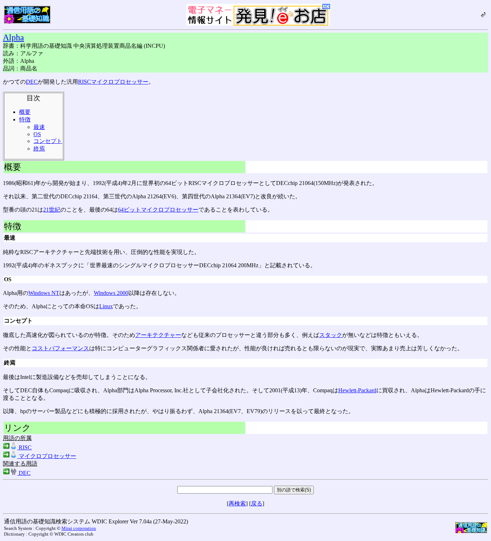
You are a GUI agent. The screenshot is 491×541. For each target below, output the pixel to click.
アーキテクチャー (158, 335)
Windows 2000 (111, 293)
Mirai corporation (78, 528)
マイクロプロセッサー (119, 82)
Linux (106, 306)
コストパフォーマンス (60, 348)
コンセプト (47, 141)
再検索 (237, 503)
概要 (25, 112)
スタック (330, 335)
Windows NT (43, 293)
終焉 (39, 148)
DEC (32, 82)
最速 (39, 127)
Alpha (13, 37)
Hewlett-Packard (357, 390)
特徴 (25, 119)
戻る (256, 503)
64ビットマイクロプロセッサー (158, 210)
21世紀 (51, 210)
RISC (84, 82)
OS (37, 134)
